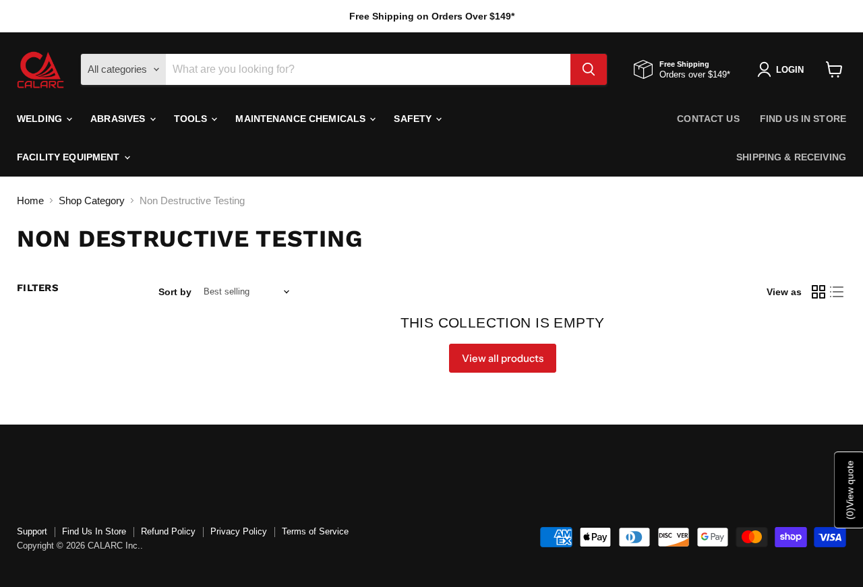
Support (32, 531)
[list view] (837, 291)
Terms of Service (315, 531)
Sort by (174, 291)
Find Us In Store (94, 531)
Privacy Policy (238, 531)
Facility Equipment (70, 157)
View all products (502, 358)
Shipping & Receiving (791, 157)
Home (30, 200)
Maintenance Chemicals (301, 118)
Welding (41, 118)
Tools (192, 118)
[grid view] (818, 291)
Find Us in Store (803, 118)
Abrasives (119, 118)
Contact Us (708, 118)
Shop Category (92, 200)
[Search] (588, 69)
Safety (414, 118)
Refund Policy (168, 531)
